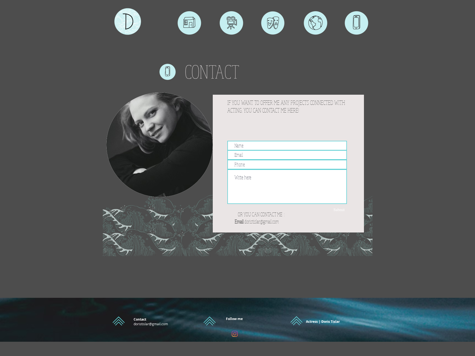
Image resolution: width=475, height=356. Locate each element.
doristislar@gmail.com (261, 221)
